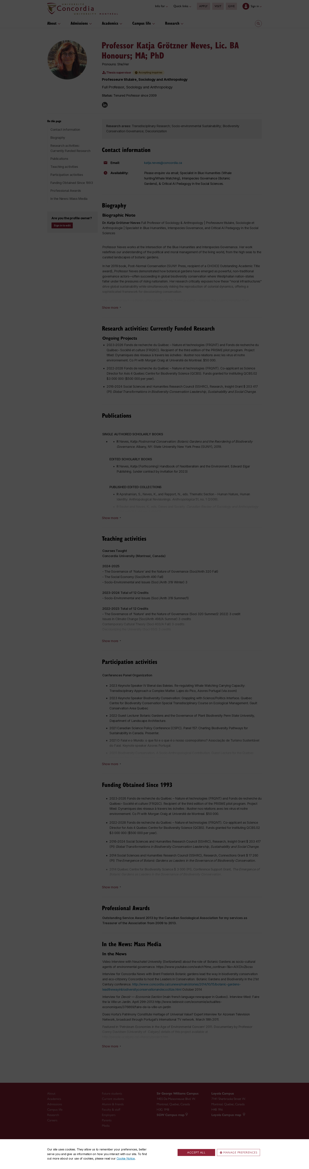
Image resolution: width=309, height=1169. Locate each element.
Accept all (196, 1152)
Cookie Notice (126, 1158)
